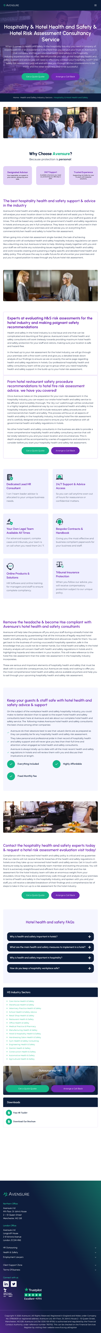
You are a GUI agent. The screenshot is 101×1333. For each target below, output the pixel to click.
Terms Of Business (11, 1270)
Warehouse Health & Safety (21, 1005)
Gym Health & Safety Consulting (24, 1041)
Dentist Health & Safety (20, 1048)
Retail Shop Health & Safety (21, 1015)
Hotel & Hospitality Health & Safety (25, 1033)
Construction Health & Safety (22, 1052)
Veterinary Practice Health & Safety (25, 1008)
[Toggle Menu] (95, 5)
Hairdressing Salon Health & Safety (25, 1037)
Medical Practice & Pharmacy (22, 1026)
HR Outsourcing (10, 1247)
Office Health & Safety (19, 1023)
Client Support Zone (12, 1265)
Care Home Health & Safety (21, 1001)
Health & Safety (10, 1252)
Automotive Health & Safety (22, 1055)
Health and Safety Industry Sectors (36, 97)
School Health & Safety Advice (23, 1012)
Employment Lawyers (13, 1257)
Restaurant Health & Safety (21, 1019)
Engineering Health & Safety (22, 1044)
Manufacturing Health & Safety (23, 1030)
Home (16, 97)
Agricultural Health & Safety (22, 1059)
